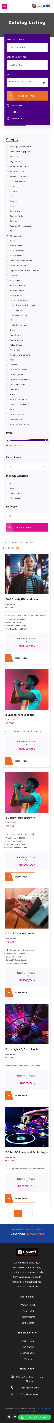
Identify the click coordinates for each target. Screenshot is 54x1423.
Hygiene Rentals (16, 290)
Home (5, 28)
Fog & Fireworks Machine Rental (23, 270)
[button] (34, 1417)
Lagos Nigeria (15, 493)
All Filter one (16, 106)
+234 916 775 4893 (29, 1388)
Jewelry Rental (15, 295)
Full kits (14, 112)
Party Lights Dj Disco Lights (21, 1049)
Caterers (13, 191)
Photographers (16, 340)
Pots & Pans (14, 350)
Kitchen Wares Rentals (19, 300)
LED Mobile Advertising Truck (22, 305)
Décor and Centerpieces (20, 226)
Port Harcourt (15, 498)
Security (13, 365)
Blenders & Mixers (17, 171)
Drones (12, 241)
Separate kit (16, 119)
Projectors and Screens (19, 355)
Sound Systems (16, 374)
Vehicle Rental (15, 419)
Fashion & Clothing (17, 265)
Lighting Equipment (18, 315)
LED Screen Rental (17, 310)
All (10, 483)
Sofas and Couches (18, 370)
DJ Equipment (15, 236)
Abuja (12, 488)
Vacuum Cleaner (16, 414)
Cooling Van (14, 211)
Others (12, 330)
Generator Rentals (17, 285)
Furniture (13, 275)
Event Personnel (16, 251)
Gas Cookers (15, 280)
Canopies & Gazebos (18, 181)
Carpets (13, 186)
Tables (12, 394)
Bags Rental (14, 161)
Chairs (12, 196)
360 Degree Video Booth (20, 146)
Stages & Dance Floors (19, 379)
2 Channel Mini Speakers (19, 714)
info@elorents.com (29, 1394)
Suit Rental (14, 389)
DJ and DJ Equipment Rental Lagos (26, 1152)
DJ (10, 231)
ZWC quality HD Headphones (22, 599)
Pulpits (12, 360)
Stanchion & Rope (17, 384)
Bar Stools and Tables (19, 166)
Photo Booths (15, 335)
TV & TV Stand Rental (19, 404)
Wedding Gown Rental (19, 424)
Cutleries (13, 221)
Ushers (12, 409)
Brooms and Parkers (18, 176)
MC (10, 320)
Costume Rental (16, 216)
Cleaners (13, 201)
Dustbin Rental (15, 246)
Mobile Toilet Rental (18, 325)
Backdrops (14, 156)
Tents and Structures (18, 399)
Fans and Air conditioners (20, 260)
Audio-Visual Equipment (20, 151)
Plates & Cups (15, 345)
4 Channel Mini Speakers (20, 817)
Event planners (16, 255)
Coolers (12, 206)
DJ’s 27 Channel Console (19, 933)
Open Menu (4, 6)
